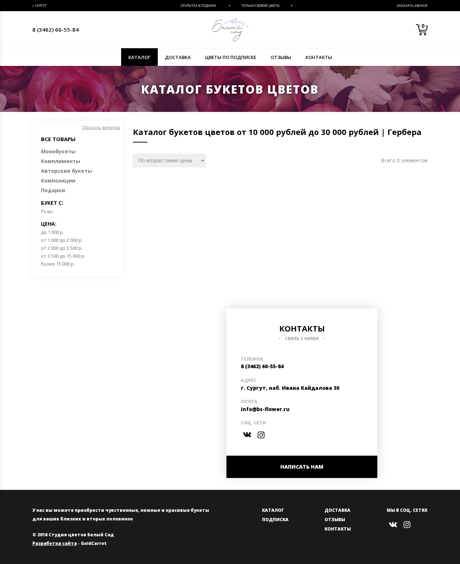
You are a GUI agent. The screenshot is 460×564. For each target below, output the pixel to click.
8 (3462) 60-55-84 (55, 29)
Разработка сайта (54, 543)
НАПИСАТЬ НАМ (301, 466)
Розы (47, 211)
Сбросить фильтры (101, 127)
